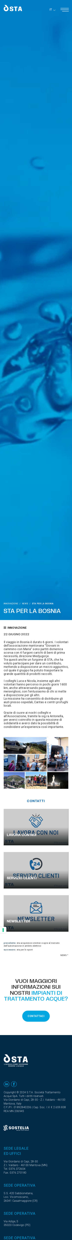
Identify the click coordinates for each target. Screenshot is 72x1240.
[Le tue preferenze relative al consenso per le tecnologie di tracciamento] (3, 930)
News (25, 603)
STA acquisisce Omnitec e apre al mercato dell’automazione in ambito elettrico (32, 945)
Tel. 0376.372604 (14, 1169)
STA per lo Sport (25, 949)
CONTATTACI (36, 1016)
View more (36, 827)
